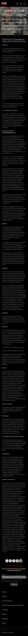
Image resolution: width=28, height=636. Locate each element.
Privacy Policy (4, 581)
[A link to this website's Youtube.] (20, 560)
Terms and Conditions (13, 628)
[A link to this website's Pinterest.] (17, 560)
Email (3, 574)
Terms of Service (12, 581)
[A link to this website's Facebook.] (6, 560)
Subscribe (14, 584)
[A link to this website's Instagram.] (10, 560)
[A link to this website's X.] (13, 560)
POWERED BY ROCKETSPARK (7, 632)
